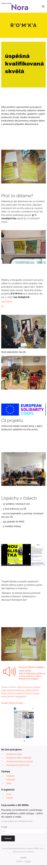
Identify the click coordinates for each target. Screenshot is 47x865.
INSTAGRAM (6, 301)
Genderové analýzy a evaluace (19, 761)
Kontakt (9, 798)
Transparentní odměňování (17, 765)
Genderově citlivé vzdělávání (18, 758)
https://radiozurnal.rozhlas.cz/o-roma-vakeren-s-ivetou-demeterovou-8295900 (32, 676)
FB (2, 306)
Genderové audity (14, 754)
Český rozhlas (25, 671)
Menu (43, 6)
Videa (8, 783)
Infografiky (10, 779)
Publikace (10, 776)
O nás (8, 794)
